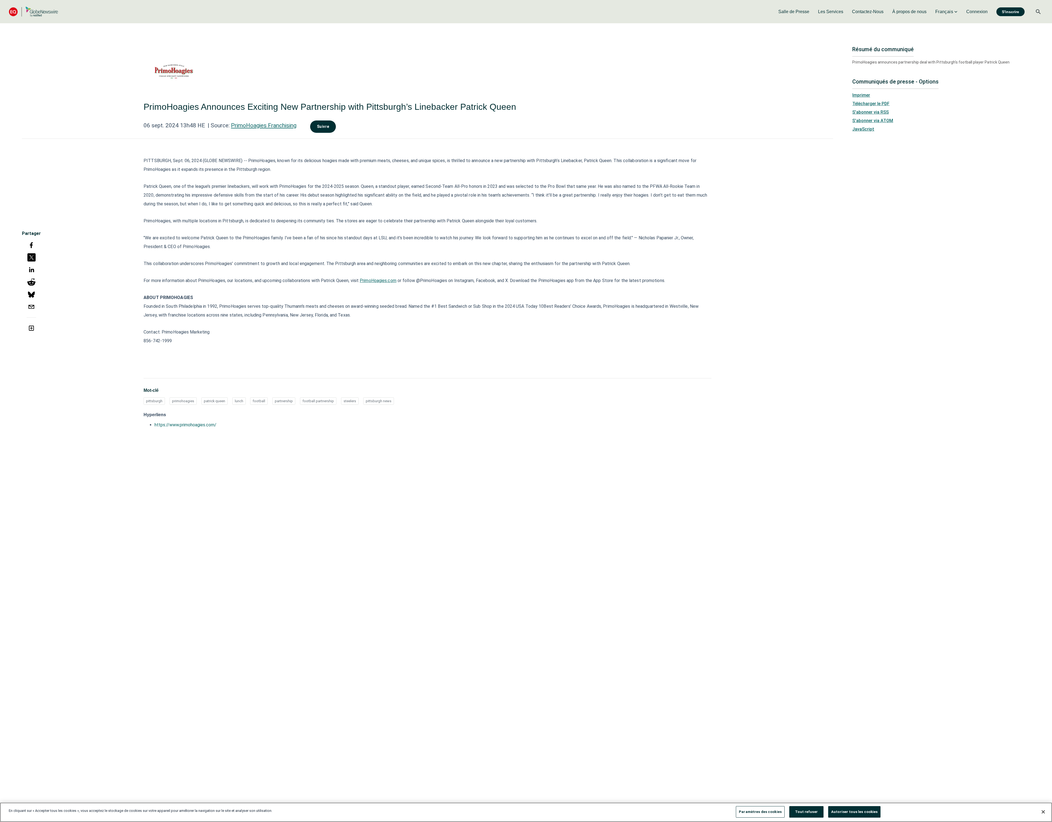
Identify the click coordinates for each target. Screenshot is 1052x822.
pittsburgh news (378, 401)
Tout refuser (806, 812)
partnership (284, 401)
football (259, 401)
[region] (526, 812)
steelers (350, 401)
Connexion (977, 11)
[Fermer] (1043, 812)
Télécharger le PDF (871, 103)
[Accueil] (33, 11)
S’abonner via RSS (870, 112)
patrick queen (214, 401)
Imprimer (861, 95)
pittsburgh (154, 401)
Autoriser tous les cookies (854, 812)
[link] (793, 11)
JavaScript (863, 129)
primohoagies (183, 401)
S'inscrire (1010, 12)
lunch (239, 401)
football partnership (318, 401)
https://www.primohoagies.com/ (185, 424)
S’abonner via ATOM (872, 120)
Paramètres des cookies (760, 812)
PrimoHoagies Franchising (263, 125)
